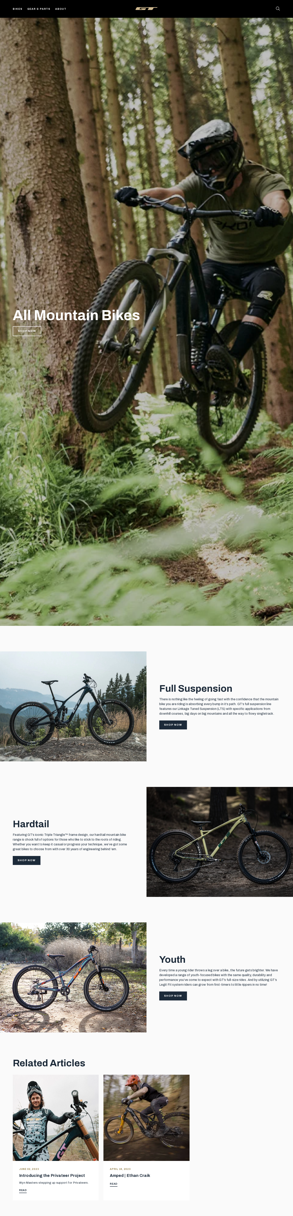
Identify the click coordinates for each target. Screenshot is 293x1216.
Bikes (18, 9)
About (60, 9)
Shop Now (27, 331)
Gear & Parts (39, 9)
